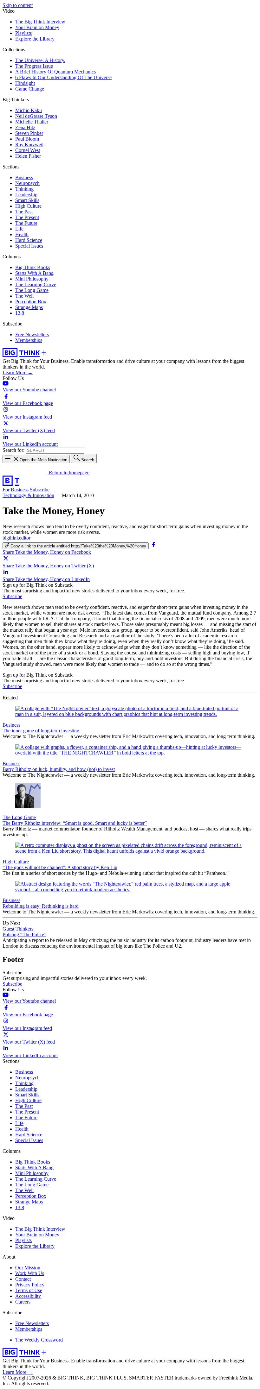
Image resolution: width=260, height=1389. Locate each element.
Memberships (28, 340)
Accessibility (28, 1296)
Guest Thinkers (18, 928)
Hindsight (25, 83)
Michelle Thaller (31, 121)
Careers (22, 1301)
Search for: (13, 450)
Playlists (23, 33)
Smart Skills (27, 200)
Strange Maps (29, 307)
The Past (24, 211)
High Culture (28, 206)
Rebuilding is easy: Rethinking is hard (41, 906)
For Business (16, 489)
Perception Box (30, 301)
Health (22, 234)
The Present (27, 217)
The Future (26, 223)
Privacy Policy (29, 1284)
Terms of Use (28, 1290)
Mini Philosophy (32, 278)
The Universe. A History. (40, 60)
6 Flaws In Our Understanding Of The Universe (63, 77)
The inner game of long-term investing (41, 730)
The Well (24, 296)
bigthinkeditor (16, 537)
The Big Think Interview (40, 21)
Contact (23, 1279)
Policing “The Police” (24, 934)
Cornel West (27, 150)
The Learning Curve (35, 284)
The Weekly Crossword (39, 1339)
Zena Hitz (25, 127)
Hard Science (28, 240)
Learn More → (18, 372)
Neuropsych (27, 183)
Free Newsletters (32, 334)
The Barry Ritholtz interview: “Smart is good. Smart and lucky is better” (75, 823)
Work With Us (29, 1273)
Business (24, 177)
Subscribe (39, 489)
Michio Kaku (28, 110)
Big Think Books (32, 267)
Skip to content (18, 5)
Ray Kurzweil (29, 144)
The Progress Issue (34, 66)
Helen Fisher (28, 156)
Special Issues (29, 246)
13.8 (19, 313)
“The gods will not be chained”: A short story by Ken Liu (60, 867)
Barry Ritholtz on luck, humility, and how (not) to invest (59, 769)
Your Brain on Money (37, 27)
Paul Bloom (27, 139)
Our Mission (27, 1267)
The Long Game (32, 290)
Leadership (26, 194)
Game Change (29, 89)
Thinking (24, 189)
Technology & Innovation (28, 495)
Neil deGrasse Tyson (36, 116)
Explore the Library (35, 38)
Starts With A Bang (34, 273)
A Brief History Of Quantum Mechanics (55, 71)
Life (19, 228)
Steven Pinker (29, 133)
